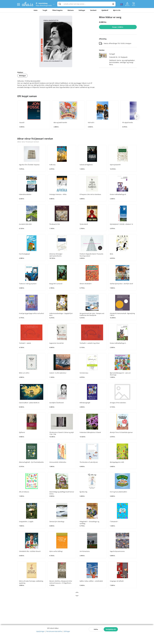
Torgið (45, 10)
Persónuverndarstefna (54, 631)
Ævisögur (22, 76)
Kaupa (118, 27)
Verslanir (93, 10)
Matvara (71, 10)
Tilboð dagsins (57, 10)
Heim (36, 10)
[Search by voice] (113, 4)
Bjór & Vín (116, 10)
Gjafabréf (105, 10)
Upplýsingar (40, 631)
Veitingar (82, 10)
